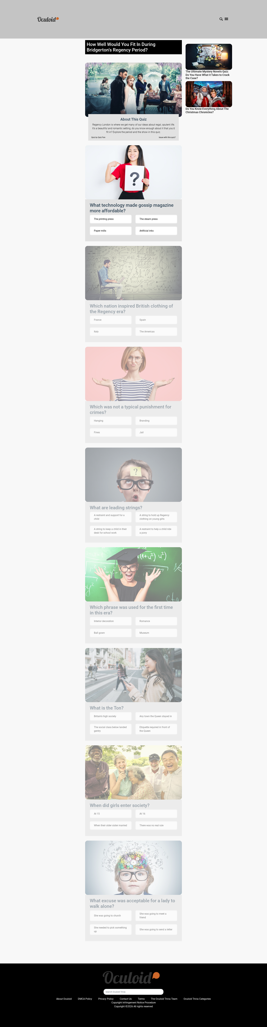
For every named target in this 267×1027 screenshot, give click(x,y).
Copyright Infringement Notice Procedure (133, 1002)
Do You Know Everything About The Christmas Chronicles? (207, 110)
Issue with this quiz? (167, 137)
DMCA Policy (85, 998)
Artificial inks (147, 230)
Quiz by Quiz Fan (98, 137)
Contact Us (126, 998)
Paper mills (100, 230)
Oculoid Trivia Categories (197, 998)
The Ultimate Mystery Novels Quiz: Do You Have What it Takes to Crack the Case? (207, 75)
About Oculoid (64, 998)
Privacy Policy (106, 998)
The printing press (104, 219)
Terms (141, 998)
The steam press (149, 219)
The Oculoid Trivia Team (164, 998)
